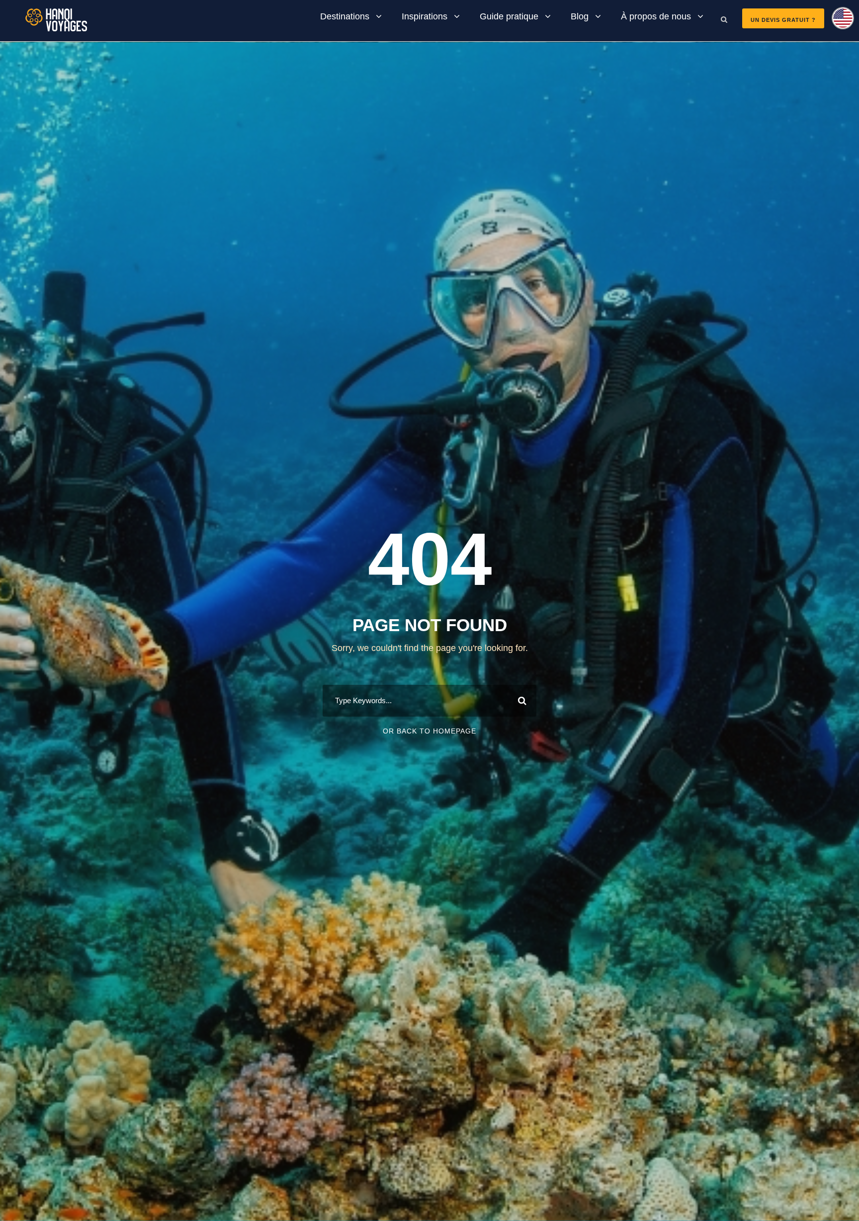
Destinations (344, 16)
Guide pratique (509, 16)
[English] (839, 21)
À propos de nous (656, 16)
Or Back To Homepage (429, 731)
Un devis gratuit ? (783, 20)
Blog (580, 16)
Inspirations (424, 16)
